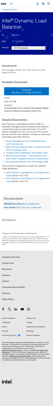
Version (5, 47)
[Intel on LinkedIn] (16, 309)
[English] (43, 3)
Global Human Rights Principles (20, 356)
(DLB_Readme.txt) (21, 204)
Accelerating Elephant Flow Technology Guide (27, 161)
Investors (6, 275)
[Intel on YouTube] (22, 309)
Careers (5, 281)
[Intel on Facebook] (3, 309)
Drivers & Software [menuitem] (9, 9)
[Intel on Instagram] (28, 309)
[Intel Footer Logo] (7, 381)
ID (3, 35)
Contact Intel (8, 263)
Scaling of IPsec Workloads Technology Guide (27, 153)
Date (4, 41)
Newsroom (7, 269)
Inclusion (6, 293)
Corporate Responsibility (13, 287)
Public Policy (8, 299)
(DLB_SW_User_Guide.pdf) (22, 207)
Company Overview (11, 257)
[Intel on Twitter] (9, 309)
